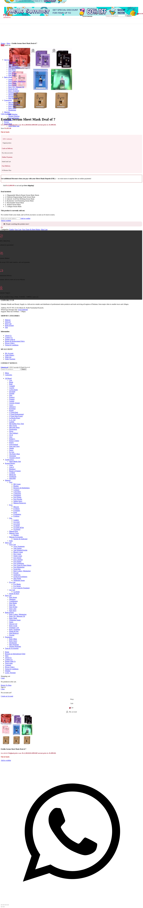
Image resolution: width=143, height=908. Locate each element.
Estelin (11, 229)
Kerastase (12, 408)
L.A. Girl (12, 420)
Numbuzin (12, 476)
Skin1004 (12, 478)
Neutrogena (13, 429)
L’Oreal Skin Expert (16, 416)
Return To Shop (6, 685)
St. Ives (11, 452)
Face (10, 482)
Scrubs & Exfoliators (20, 577)
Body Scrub (12, 85)
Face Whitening (18, 563)
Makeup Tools (14, 533)
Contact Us (8, 337)
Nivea (11, 431)
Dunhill (11, 393)
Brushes (16, 535)
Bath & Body (9, 325)
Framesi (11, 399)
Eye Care (12, 582)
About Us (8, 335)
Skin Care (44, 229)
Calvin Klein (13, 390)
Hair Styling (12, 73)
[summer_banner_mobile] (35, 2)
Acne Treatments (19, 546)
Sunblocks (16, 575)
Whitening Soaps (19, 580)
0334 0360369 (23, 310)
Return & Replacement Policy (15, 341)
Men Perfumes (13, 102)
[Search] (119, 12)
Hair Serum (12, 62)
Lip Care (12, 590)
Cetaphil (12, 386)
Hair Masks (12, 69)
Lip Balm (16, 526)
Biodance (12, 469)
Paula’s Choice (14, 441)
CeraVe (11, 388)
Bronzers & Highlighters (21, 488)
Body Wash (12, 83)
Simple (11, 448)
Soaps (10, 79)
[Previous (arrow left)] (2, 906)
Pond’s (11, 442)
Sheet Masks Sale (15, 461)
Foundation (17, 495)
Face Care (18, 229)
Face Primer (17, 497)
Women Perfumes (14, 104)
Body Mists (12, 106)
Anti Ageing (17, 548)
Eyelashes (16, 510)
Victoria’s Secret (14, 458)
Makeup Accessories (16, 537)
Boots (11, 382)
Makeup (7, 320)
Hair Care (8, 324)
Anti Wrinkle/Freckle (20, 550)
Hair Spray (12, 75)
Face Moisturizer (18, 567)
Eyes (10, 505)
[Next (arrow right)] (4, 906)
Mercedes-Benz (14, 427)
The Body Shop (14, 454)
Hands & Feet (13, 89)
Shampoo (12, 599)
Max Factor (13, 425)
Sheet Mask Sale (13, 126)
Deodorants (12, 110)
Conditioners (13, 601)
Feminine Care (13, 93)
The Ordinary (13, 433)
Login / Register (10, 673)
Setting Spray (17, 501)
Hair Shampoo (13, 66)
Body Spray (12, 108)
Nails (11, 541)
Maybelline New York (16, 424)
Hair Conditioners (14, 68)
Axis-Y (11, 467)
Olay (10, 437)
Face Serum (17, 558)
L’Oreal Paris (13, 412)
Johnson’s (12, 407)
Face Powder (17, 499)
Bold (10, 384)
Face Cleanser (18, 560)
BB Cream (17, 484)
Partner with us (10, 339)
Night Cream (17, 556)
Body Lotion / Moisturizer (17, 81)
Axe (10, 380)
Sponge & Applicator (20, 539)
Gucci (11, 405)
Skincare (8, 322)
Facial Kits (17, 569)
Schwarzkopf (13, 444)
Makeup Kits (13, 531)
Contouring (17, 493)
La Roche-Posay (14, 418)
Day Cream (17, 554)
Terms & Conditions (11, 345)
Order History (9, 355)
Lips (10, 518)
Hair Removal (13, 98)
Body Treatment (13, 91)
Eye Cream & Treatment (21, 588)
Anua (11, 465)
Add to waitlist (25, 218)
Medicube (12, 475)
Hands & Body (14, 593)
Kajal (15, 512)
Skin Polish (17, 578)
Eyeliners (16, 509)
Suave (11, 450)
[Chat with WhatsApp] (71, 902)
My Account (9, 353)
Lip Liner (16, 522)
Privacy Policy (10, 343)
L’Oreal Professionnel (16, 414)
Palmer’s (12, 439)
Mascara (16, 507)
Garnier (11, 401)
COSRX (12, 473)
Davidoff (12, 391)
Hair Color (11, 71)
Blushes (16, 486)
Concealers (17, 492)
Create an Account (7, 696)
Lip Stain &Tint (18, 527)
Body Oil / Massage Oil (16, 87)
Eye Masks (17, 584)
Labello (11, 422)
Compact (16, 490)
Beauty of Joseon (15, 471)
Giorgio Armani (14, 403)
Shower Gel (12, 94)
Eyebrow (16, 516)
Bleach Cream (18, 552)
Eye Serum (17, 586)
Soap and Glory (14, 446)
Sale (6, 327)
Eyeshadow (17, 514)
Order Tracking (10, 359)
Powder (11, 96)
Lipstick (16, 520)
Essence (12, 397)
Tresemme (12, 456)
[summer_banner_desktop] (71, 15)
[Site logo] (7, 19)
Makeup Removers (19, 503)
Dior (10, 395)
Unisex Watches (13, 118)
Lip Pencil (16, 529)
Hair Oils (11, 64)
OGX (11, 435)
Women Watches (13, 116)
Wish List (8, 357)
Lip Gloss (16, 524)
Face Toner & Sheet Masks (31, 229)
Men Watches (12, 114)
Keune (11, 410)
